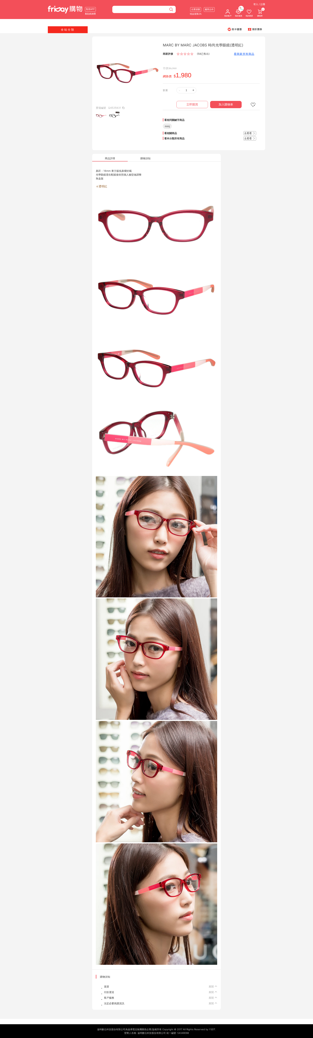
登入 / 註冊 (259, 4)
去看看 (248, 133)
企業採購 (195, 9)
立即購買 (192, 104)
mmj (167, 126)
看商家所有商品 (244, 54)
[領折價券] (255, 29)
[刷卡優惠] (235, 29)
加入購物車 (226, 104)
